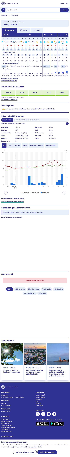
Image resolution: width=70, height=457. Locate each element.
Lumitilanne (42, 293)
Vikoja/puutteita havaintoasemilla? (12, 201)
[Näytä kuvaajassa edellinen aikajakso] (6, 192)
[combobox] (34, 10)
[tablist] (35, 30)
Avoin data (39, 399)
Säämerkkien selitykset (9, 80)
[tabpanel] (35, 55)
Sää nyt (9, 289)
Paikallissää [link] (14, 15)
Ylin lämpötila (46, 289)
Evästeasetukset (6, 431)
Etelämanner (39, 405)
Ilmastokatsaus (40, 397)
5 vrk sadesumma (29, 293)
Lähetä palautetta (6, 421)
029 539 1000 (5, 411)
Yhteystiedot (5, 419)
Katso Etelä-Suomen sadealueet (11, 217)
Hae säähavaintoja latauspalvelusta (12, 198)
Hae (64, 10)
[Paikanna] (3, 10)
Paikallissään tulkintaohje (9, 78)
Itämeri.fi (38, 403)
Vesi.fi (37, 401)
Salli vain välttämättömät (25, 452)
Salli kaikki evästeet (47, 452)
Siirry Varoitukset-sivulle (9, 99)
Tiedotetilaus (5, 429)
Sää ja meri (4, 15)
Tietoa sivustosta (6, 425)
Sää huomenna (20, 289)
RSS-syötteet (5, 423)
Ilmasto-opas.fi (40, 395)
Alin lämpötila (58, 289)
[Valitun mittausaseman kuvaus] (67, 123)
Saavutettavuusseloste (8, 427)
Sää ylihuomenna (33, 289)
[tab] (9, 30)
